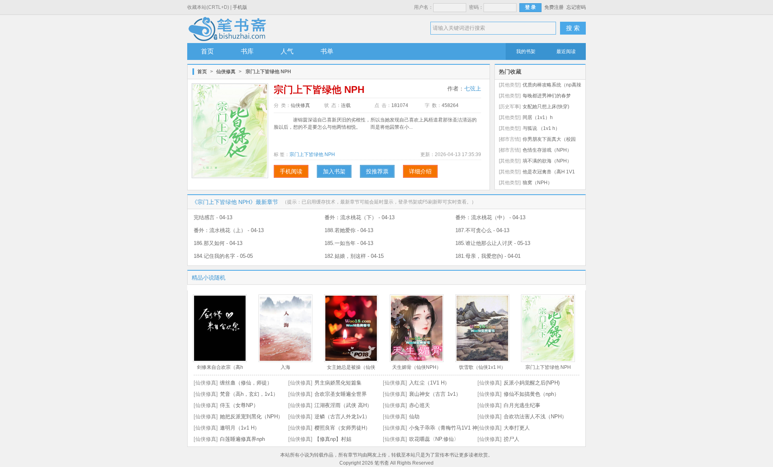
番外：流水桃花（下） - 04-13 (359, 217)
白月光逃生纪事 (522, 405)
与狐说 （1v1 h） (541, 128)
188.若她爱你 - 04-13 (348, 230)
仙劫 (414, 417)
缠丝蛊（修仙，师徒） (246, 383)
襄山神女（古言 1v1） (435, 394)
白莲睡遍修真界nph (242, 439)
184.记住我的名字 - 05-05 (223, 256)
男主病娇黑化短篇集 (338, 383)
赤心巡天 (419, 405)
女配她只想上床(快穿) (546, 106)
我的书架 (525, 51)
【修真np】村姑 (332, 439)
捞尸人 (511, 439)
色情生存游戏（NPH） (547, 150)
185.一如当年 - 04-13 (348, 243)
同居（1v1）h (538, 117)
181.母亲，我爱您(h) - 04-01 (488, 256)
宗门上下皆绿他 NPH (312, 154)
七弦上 (472, 88)
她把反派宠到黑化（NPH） (251, 417)
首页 (207, 51)
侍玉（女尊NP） (239, 405)
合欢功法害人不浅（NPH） (535, 417)
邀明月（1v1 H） (240, 428)
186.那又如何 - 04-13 (218, 243)
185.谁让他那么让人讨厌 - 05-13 (492, 243)
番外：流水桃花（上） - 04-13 (229, 230)
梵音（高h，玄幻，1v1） (249, 394)
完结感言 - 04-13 (213, 217)
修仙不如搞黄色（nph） (531, 394)
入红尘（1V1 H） (429, 383)
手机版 (240, 7)
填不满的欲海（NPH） (547, 161)
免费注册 (554, 7)
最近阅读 (566, 51)
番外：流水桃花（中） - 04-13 (490, 217)
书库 (247, 51)
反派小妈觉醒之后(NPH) (532, 383)
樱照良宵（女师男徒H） (342, 428)
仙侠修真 (226, 71)
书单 (326, 51)
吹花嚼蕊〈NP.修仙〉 (434, 439)
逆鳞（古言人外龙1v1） (342, 417)
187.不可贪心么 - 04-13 (482, 230)
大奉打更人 (517, 428)
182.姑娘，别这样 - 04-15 (354, 256)
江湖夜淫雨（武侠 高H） (343, 405)
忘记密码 (576, 7)
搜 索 (573, 28)
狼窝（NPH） (537, 182)
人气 (287, 51)
